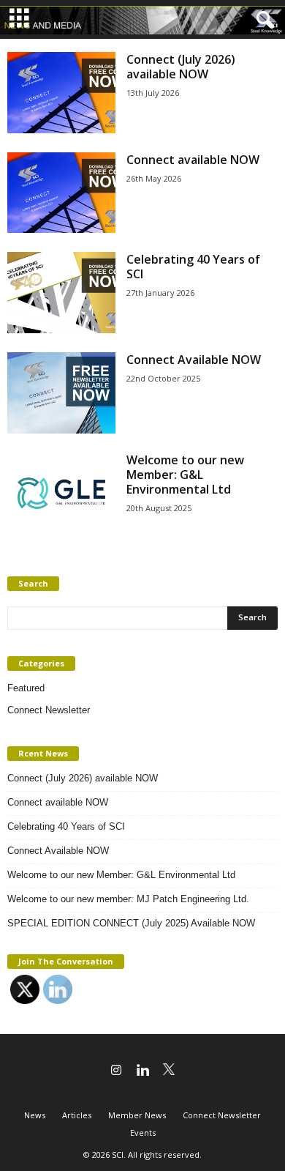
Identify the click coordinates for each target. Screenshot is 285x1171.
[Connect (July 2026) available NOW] (61, 92)
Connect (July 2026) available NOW (180, 66)
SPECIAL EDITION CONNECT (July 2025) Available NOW (131, 923)
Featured (26, 688)
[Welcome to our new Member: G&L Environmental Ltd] (61, 493)
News (34, 1114)
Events (143, 1132)
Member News (137, 1114)
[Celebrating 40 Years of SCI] (61, 292)
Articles (76, 1114)
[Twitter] (168, 1071)
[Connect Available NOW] (61, 393)
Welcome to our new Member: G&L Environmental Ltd (185, 474)
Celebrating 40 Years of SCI (193, 266)
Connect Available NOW (193, 360)
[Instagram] (116, 1071)
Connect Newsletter (48, 710)
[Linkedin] (142, 1071)
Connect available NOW (192, 160)
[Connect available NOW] (61, 193)
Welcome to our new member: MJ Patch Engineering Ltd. (128, 898)
